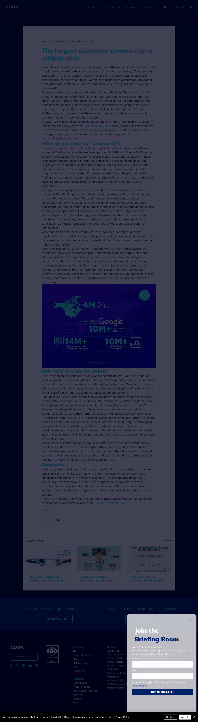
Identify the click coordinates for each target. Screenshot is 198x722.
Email (135, 670)
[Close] (194, 717)
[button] (190, 619)
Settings (170, 717)
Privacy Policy (122, 717)
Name (135, 658)
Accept (184, 717)
